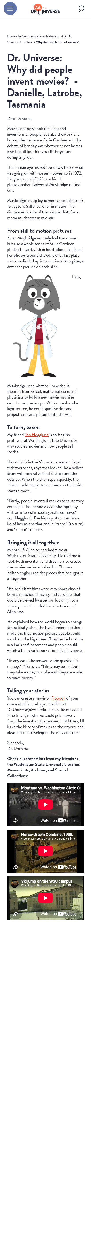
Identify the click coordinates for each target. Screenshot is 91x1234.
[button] (10, 8)
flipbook (58, 698)
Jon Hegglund (37, 434)
